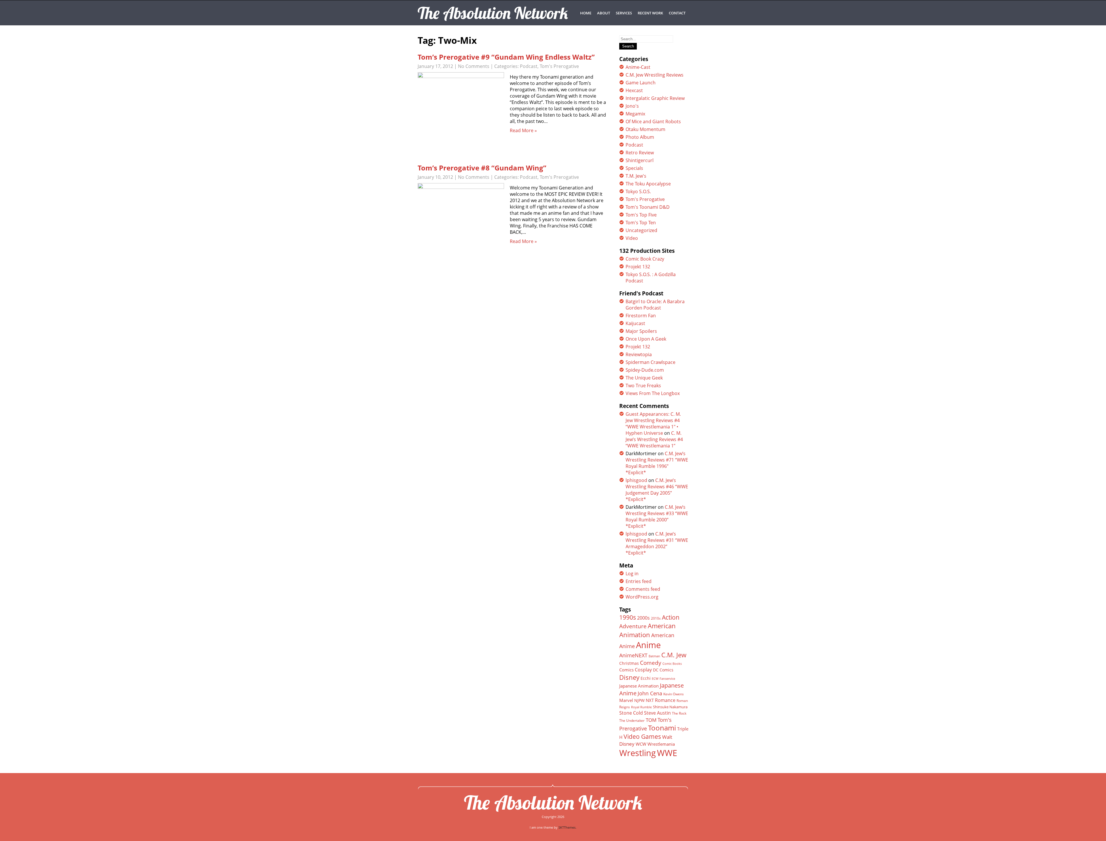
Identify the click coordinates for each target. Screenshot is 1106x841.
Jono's (632, 106)
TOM (651, 720)
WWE (667, 752)
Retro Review (640, 152)
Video (632, 238)
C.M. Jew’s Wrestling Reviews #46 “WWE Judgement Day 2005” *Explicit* (657, 489)
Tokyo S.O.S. (638, 191)
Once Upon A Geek (646, 339)
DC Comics (663, 670)
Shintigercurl (640, 160)
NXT (650, 700)
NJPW (639, 700)
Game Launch (641, 82)
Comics (626, 670)
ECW (655, 678)
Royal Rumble (641, 707)
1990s (627, 617)
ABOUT (603, 13)
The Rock (679, 713)
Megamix (635, 114)
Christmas (629, 663)
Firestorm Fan (641, 315)
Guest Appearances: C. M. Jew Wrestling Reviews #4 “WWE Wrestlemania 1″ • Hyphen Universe (653, 423)
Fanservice (667, 679)
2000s (643, 618)
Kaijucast (635, 323)
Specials (634, 168)
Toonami (662, 727)
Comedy (650, 663)
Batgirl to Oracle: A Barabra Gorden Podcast (655, 304)
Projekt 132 (638, 266)
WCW (641, 744)
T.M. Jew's (636, 176)
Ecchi (646, 678)
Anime (648, 645)
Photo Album (640, 137)
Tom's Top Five (641, 215)
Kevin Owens (673, 694)
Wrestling (637, 753)
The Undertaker (632, 720)
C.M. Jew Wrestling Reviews (654, 75)
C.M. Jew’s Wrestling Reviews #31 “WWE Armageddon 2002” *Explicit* (657, 543)
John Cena (650, 693)
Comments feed (643, 589)
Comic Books (672, 663)
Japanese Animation (639, 686)
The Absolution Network (553, 802)
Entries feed (639, 581)
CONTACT (677, 13)
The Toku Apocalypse (648, 184)
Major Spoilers (641, 331)
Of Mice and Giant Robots (653, 121)
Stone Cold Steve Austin (645, 713)
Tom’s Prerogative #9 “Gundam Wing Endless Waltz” (506, 57)
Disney (629, 677)
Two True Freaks (643, 385)
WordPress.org (642, 597)
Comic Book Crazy (645, 259)
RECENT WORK (650, 13)
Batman (654, 656)
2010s (656, 618)
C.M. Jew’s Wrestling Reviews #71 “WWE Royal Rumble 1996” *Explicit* (657, 463)
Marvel (626, 700)
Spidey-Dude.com (645, 370)
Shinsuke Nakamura (670, 706)
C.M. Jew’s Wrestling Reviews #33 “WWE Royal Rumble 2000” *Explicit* (657, 516)
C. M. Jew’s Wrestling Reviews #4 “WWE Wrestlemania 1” (654, 439)
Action (670, 617)
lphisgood (636, 480)
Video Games (642, 736)
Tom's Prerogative (559, 66)
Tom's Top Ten (641, 222)
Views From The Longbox (653, 393)
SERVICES (624, 13)
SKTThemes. (567, 827)
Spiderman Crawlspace (650, 362)
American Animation (647, 630)
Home (585, 13)
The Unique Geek (644, 378)
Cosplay (643, 670)
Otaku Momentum (645, 129)
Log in (632, 573)
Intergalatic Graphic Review (655, 98)
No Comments (473, 66)
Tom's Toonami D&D (648, 207)
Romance (665, 700)
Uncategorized (641, 230)
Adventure (633, 626)
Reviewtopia (639, 354)
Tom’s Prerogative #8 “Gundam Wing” (482, 167)
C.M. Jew (673, 655)
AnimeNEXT (633, 655)
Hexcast (634, 90)
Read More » (523, 130)
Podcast (528, 66)
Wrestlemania (661, 744)
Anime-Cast (638, 67)
